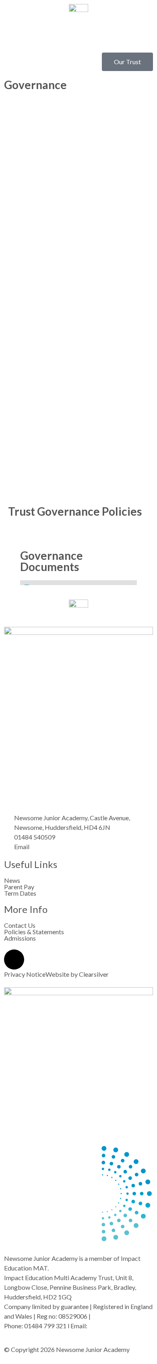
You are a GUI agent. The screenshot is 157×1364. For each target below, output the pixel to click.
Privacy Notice (24, 974)
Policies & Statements (34, 932)
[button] (78, 38)
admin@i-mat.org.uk (116, 1325)
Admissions (20, 938)
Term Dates (20, 893)
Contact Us (19, 925)
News (12, 880)
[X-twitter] (14, 959)
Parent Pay (19, 887)
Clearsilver (94, 974)
